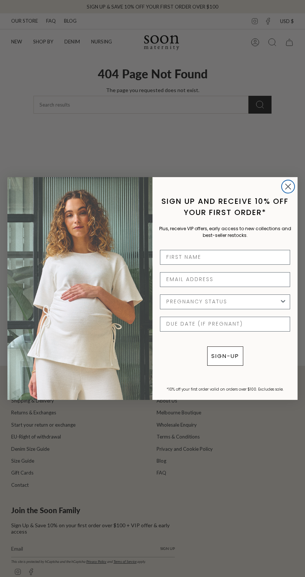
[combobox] (222, 302)
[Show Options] (283, 302)
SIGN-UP (225, 356)
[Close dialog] (288, 186)
